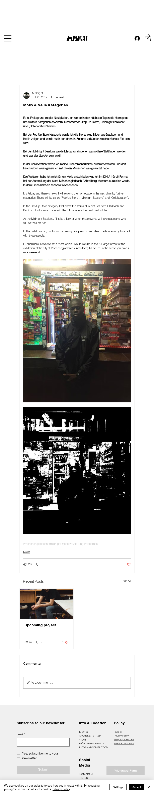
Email (21, 734)
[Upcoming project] (46, 604)
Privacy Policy (121, 736)
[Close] (149, 787)
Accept (136, 787)
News (26, 552)
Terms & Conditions (124, 744)
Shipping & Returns (124, 740)
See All (127, 581)
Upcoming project (40, 625)
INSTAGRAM (86, 774)
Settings (118, 787)
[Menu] (7, 38)
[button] (148, 37)
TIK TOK (83, 778)
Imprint (118, 732)
